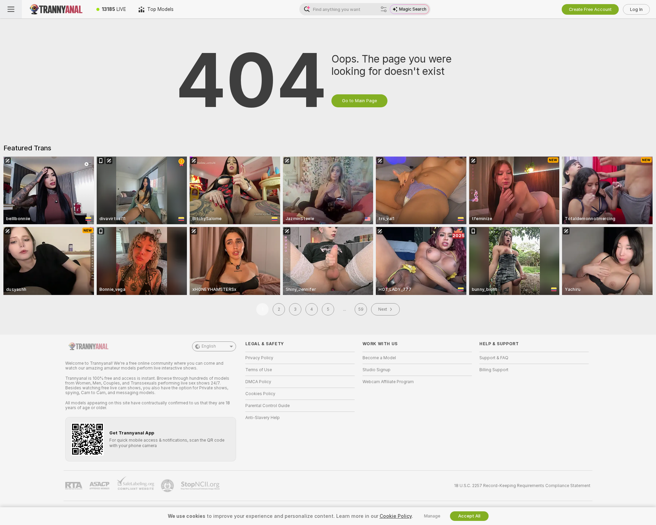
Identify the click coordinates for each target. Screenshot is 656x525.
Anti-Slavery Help (262, 417)
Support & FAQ (493, 357)
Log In (636, 9)
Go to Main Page (359, 100)
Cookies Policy (260, 393)
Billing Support (493, 369)
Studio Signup (377, 369)
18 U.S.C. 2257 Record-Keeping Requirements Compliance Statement (522, 485)
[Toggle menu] (11, 9)
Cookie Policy (396, 516)
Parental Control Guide (267, 405)
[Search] (383, 9)
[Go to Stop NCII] (201, 486)
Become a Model (379, 357)
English (209, 346)
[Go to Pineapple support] (168, 485)
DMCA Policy (258, 381)
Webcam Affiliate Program (388, 381)
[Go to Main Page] (56, 9)
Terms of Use (258, 369)
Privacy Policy (259, 357)
